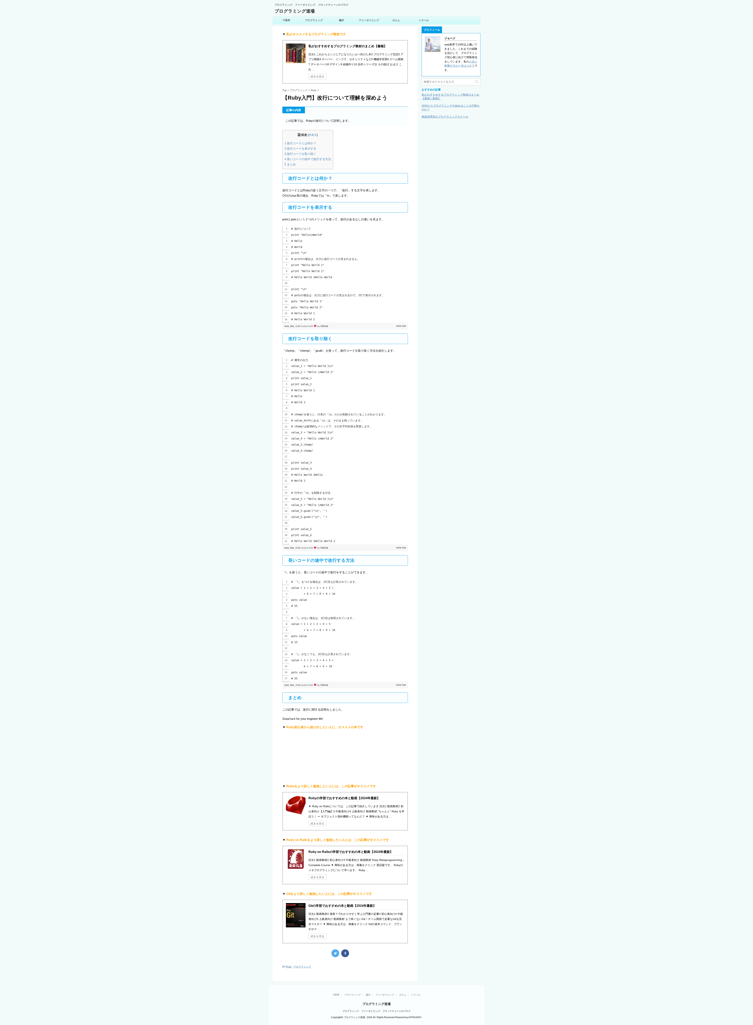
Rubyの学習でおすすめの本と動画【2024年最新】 (344, 798)
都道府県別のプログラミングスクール (445, 116)
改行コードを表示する (300, 148)
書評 (341, 20)
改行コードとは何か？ (300, 143)
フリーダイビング (369, 20)
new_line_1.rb (292, 326)
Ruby (289, 966)
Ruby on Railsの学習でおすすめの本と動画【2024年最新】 (350, 851)
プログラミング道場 (295, 11)
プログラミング (314, 20)
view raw (401, 326)
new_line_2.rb (292, 548)
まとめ (290, 164)
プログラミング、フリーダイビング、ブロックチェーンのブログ (376, 1011)
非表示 (313, 134)
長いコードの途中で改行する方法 (308, 159)
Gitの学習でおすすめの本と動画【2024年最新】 (342, 905)
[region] (345, 274)
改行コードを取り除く (300, 153)
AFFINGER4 (414, 1017)
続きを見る (317, 76)
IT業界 (286, 20)
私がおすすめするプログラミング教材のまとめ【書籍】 (347, 46)
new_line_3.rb (292, 685)
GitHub (324, 326)
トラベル (424, 20)
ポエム (396, 20)
